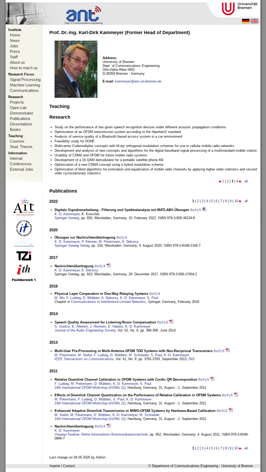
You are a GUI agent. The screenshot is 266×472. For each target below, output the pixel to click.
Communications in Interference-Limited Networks (108, 302)
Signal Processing (25, 79)
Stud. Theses (21, 146)
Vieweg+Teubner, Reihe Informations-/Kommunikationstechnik (101, 434)
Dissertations (21, 124)
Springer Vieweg (67, 218)
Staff (14, 57)
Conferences (21, 164)
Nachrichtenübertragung (74, 266)
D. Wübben (91, 298)
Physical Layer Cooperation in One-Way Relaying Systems (101, 294)
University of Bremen (237, 466)
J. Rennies (98, 326)
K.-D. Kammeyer (67, 214)
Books (15, 129)
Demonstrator (21, 113)
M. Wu (59, 298)
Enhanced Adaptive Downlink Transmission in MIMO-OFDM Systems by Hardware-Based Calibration (135, 411)
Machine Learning (25, 85)
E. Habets (115, 326)
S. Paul (152, 298)
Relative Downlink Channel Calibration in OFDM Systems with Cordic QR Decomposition (126, 379)
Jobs (14, 46)
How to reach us (24, 68)
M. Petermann (109, 242)
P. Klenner (89, 242)
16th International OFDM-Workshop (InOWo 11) (90, 388)
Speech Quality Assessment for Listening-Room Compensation (105, 322)
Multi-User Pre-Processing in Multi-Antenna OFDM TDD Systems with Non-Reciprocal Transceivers (133, 351)
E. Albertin (80, 326)
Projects (17, 102)
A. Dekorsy (130, 242)
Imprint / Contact (62, 466)
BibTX (195, 210)
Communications (24, 90)
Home (15, 35)
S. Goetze (62, 326)
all (246, 181)
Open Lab (18, 107)
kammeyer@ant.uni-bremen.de (138, 81)
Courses (17, 141)
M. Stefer (85, 355)
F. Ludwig (73, 298)
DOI (192, 359)
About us (17, 62)
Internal (16, 158)
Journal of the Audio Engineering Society (85, 330)
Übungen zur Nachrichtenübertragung (85, 237)
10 (236, 201)
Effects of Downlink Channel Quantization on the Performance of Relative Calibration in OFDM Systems (138, 395)
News (15, 40)
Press (15, 51)
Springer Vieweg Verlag (72, 245)
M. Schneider (139, 355)
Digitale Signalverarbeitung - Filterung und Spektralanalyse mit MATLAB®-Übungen (122, 210)
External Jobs (21, 169)
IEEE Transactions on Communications (84, 359)
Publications (20, 118)
